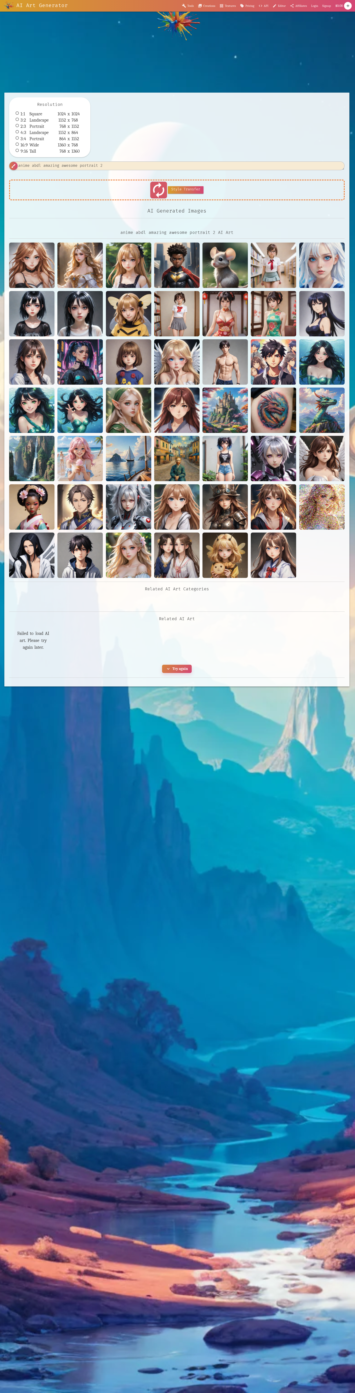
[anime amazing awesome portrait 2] (32, 265)
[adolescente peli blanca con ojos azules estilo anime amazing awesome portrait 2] (322, 265)
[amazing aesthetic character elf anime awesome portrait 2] (128, 410)
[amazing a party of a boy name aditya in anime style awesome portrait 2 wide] (273, 362)
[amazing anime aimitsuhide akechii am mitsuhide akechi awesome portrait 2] (80, 507)
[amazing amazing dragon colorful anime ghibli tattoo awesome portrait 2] (273, 410)
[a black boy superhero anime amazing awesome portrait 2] (177, 265)
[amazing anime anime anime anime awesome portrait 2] (177, 507)
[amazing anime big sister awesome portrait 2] (273, 555)
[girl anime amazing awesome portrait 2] (128, 265)
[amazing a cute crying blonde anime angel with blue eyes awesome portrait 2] (177, 362)
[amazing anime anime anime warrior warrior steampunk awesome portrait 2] (225, 507)
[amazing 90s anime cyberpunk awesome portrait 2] (80, 362)
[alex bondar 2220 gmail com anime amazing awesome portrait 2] (32, 362)
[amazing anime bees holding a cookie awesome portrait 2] (225, 555)
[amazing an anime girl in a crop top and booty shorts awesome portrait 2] (225, 458)
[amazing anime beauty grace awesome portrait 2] (128, 555)
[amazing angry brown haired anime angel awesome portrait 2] (322, 458)
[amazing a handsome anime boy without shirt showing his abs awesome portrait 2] (225, 362)
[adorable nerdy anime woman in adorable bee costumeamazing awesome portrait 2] (128, 313)
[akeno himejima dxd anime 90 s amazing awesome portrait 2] (322, 313)
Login (314, 6)
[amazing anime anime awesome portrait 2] (273, 507)
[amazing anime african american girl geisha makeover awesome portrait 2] (32, 507)
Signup (326, 6)
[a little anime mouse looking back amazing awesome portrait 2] (225, 265)
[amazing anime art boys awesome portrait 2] (80, 555)
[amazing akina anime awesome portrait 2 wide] (177, 410)
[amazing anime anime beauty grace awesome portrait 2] (322, 507)
